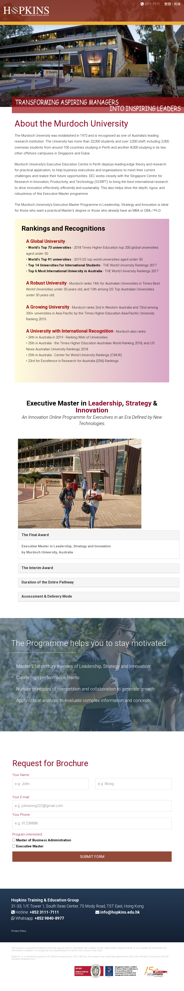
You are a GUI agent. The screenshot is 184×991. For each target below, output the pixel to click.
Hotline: (37, 912)
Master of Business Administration (43, 840)
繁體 (168, 4)
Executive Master (29, 846)
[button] (35, 535)
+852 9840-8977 (49, 918)
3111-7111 (152, 4)
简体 (177, 4)
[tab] (98, 535)
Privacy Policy (18, 931)
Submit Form (92, 856)
